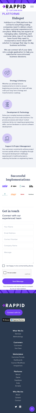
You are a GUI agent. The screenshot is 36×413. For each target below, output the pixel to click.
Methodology (18, 337)
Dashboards (18, 360)
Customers (18, 345)
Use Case (18, 348)
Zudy (18, 383)
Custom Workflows (18, 363)
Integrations (18, 366)
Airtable (18, 386)
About (18, 395)
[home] (14, 6)
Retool (18, 374)
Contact (18, 400)
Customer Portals (18, 357)
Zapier (18, 377)
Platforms (11, 13)
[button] (32, 6)
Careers (18, 397)
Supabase (18, 380)
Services (18, 334)
